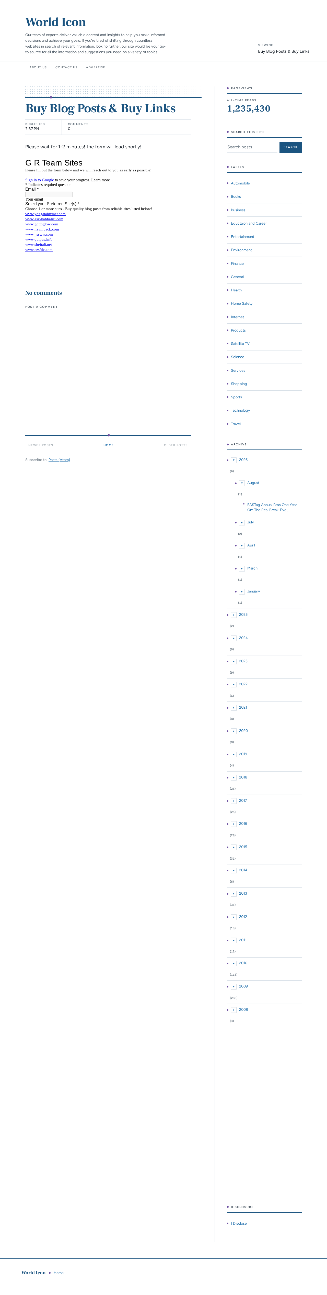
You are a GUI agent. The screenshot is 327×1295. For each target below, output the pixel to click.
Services (238, 370)
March (252, 568)
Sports (236, 397)
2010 (243, 963)
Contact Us (66, 67)
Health (236, 290)
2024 (243, 637)
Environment (241, 250)
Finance (237, 263)
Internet (237, 317)
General (237, 277)
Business (238, 210)
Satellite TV (240, 343)
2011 (243, 940)
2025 (243, 614)
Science (237, 357)
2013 (243, 893)
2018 (243, 777)
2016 (243, 823)
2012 (243, 916)
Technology (240, 410)
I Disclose (239, 1223)
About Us (38, 67)
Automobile (240, 183)
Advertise (96, 67)
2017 (243, 800)
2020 (243, 730)
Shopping (239, 383)
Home (108, 445)
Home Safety (242, 303)
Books (236, 196)
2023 (243, 661)
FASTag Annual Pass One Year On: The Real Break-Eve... (272, 507)
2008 (243, 1009)
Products (238, 330)
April (251, 545)
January (253, 591)
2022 (243, 684)
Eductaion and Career (249, 223)
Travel (236, 424)
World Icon (55, 22)
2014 (243, 870)
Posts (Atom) (59, 459)
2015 (243, 846)
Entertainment (242, 236)
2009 (243, 986)
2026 (243, 459)
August (253, 482)
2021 (243, 707)
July (250, 522)
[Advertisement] (264, 1116)
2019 (243, 754)
